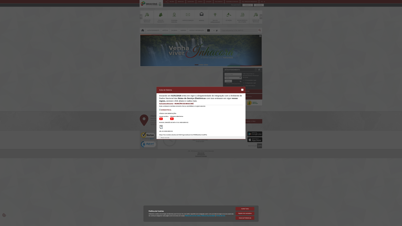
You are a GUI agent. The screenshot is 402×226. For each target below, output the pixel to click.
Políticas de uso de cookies (193, 216)
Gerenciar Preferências (245, 218)
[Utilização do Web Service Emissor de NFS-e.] (176, 118)
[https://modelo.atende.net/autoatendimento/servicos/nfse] (165, 110)
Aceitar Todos (245, 209)
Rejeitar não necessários (245, 213)
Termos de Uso (220, 216)
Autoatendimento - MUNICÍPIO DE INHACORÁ (176, 103)
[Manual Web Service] (161, 127)
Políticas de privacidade (208, 216)
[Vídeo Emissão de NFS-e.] (164, 118)
